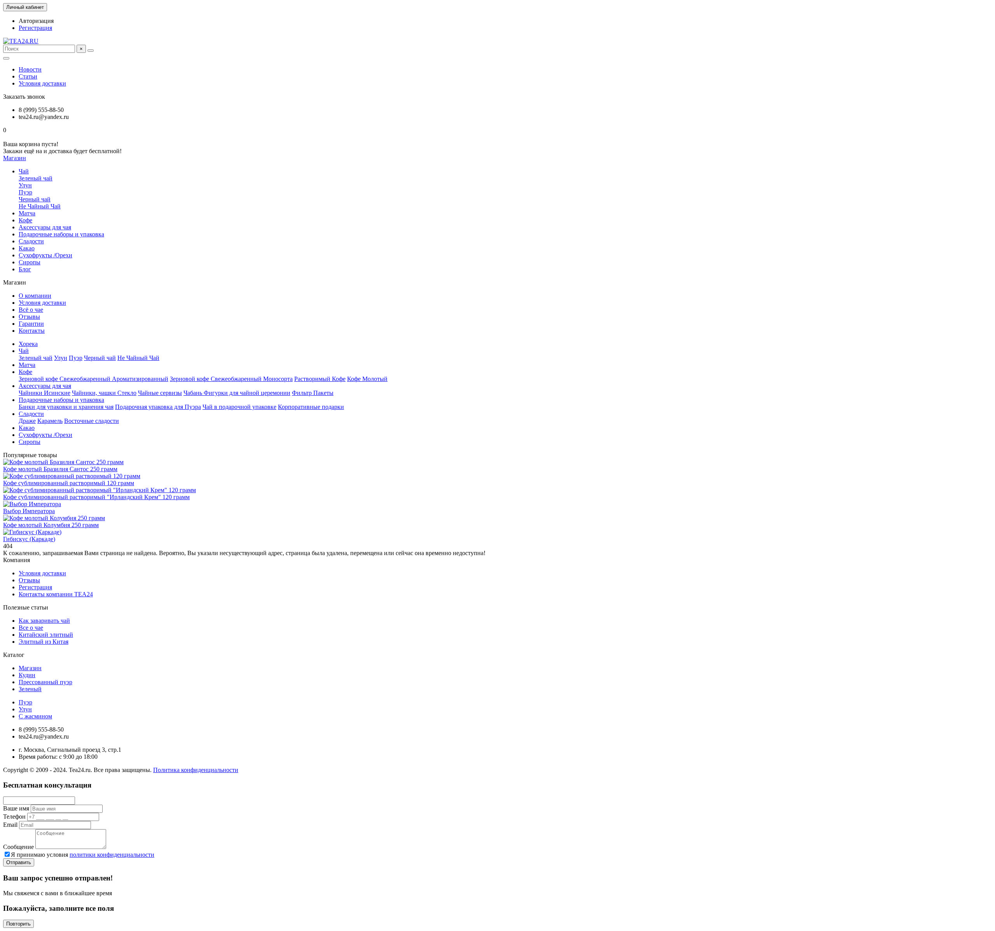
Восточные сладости (91, 420)
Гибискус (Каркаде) (29, 539)
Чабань (193, 393)
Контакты (32, 330)
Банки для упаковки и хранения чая (66, 406)
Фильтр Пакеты (312, 393)
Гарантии (31, 323)
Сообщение (18, 847)
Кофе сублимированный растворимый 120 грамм (68, 483)
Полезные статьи (25, 607)
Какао (27, 248)
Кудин (27, 675)
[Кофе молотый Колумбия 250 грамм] (54, 518)
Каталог (13, 655)
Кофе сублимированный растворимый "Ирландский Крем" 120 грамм (96, 497)
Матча (27, 213)
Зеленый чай (35, 178)
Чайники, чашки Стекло (104, 393)
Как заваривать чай (44, 620)
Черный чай (35, 199)
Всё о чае (31, 309)
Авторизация (36, 20)
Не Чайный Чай (40, 206)
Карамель (50, 420)
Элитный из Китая (43, 641)
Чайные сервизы (160, 393)
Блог (25, 269)
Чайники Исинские (44, 393)
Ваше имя (16, 808)
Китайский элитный (46, 634)
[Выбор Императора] (32, 504)
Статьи (28, 76)
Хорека (28, 344)
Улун (25, 185)
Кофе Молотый (367, 379)
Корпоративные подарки (311, 406)
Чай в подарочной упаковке (239, 406)
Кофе (25, 220)
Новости (30, 69)
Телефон (14, 816)
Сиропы (29, 262)
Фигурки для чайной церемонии (247, 393)
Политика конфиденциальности (195, 770)
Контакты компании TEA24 (56, 594)
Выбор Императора (29, 511)
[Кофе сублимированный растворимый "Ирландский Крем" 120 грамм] (99, 490)
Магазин (30, 668)
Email (10, 824)
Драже (27, 420)
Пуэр (25, 192)
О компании (35, 295)
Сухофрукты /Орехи (45, 255)
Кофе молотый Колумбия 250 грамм (51, 525)
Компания (16, 560)
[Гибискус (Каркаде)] (32, 532)
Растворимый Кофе (320, 379)
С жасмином (35, 716)
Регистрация (35, 27)
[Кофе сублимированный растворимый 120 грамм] (71, 476)
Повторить (18, 924)
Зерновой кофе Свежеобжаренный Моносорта (231, 379)
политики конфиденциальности (112, 854)
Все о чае (31, 627)
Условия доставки (42, 83)
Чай (24, 171)
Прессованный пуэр (45, 682)
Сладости (31, 241)
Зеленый (30, 689)
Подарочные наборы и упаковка (61, 234)
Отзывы (29, 316)
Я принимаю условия (82, 854)
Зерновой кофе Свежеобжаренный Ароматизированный (93, 379)
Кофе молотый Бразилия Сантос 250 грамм (60, 469)
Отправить (18, 862)
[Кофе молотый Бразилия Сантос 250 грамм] (63, 462)
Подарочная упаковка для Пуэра (158, 406)
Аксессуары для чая (45, 227)
